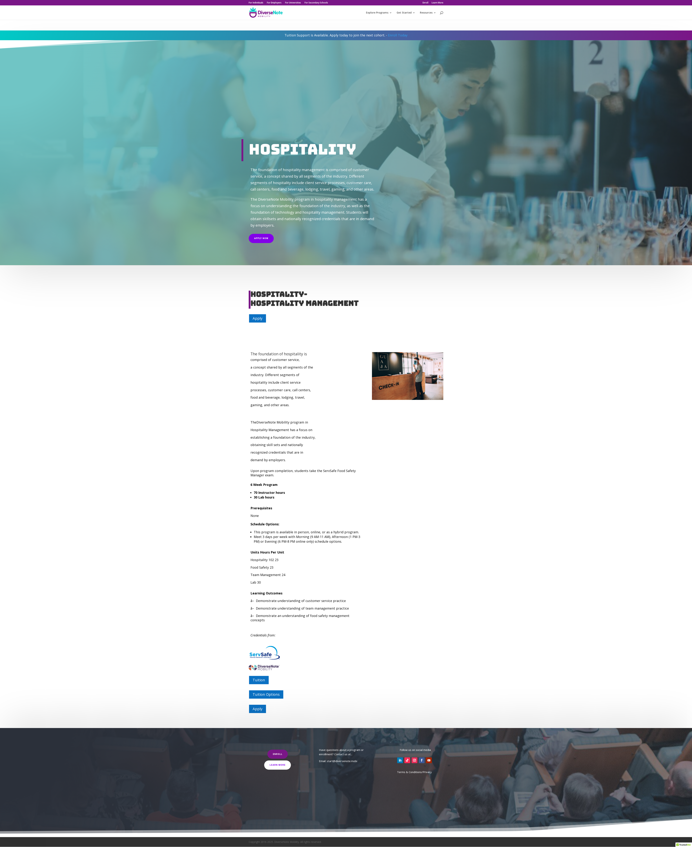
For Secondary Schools (316, 3)
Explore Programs (377, 12)
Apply (257, 318)
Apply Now (261, 238)
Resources (426, 12)
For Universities (293, 3)
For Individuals (256, 3)
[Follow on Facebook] (422, 760)
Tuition (259, 680)
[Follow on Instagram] (414, 760)
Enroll (425, 3)
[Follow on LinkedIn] (400, 760)
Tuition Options (266, 694)
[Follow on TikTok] (407, 760)
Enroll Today (397, 35)
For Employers (274, 3)
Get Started (404, 12)
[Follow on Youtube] (429, 760)
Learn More (437, 3)
